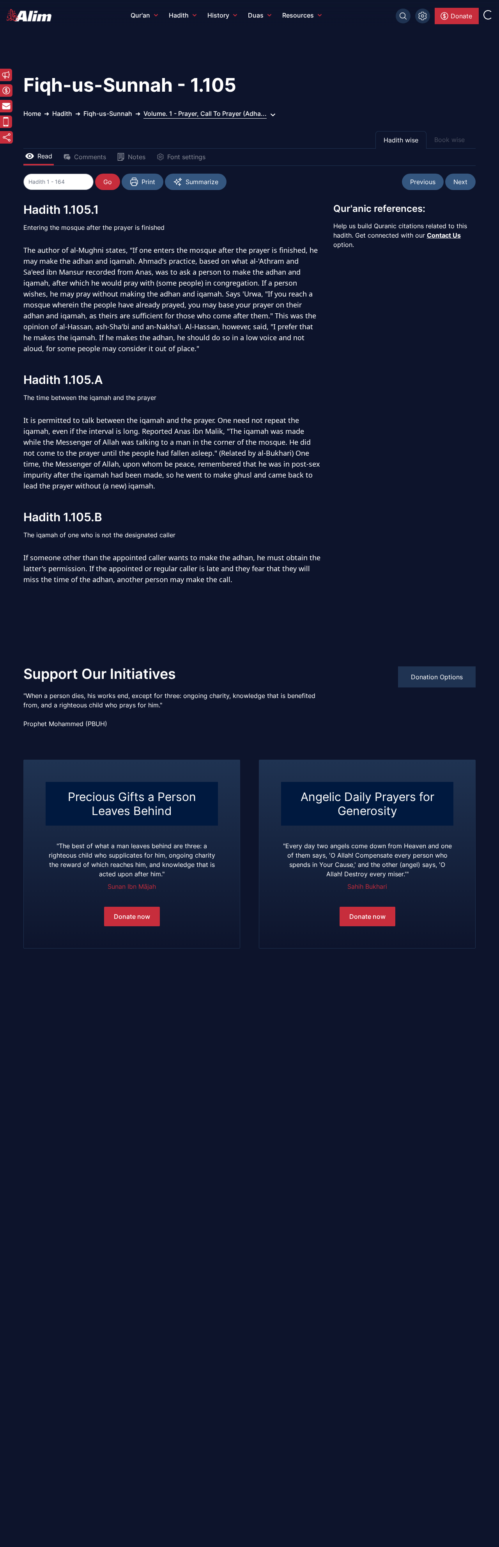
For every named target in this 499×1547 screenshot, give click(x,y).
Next (460, 182)
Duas (256, 15)
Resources (298, 15)
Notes (136, 157)
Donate (461, 16)
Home (32, 113)
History (218, 15)
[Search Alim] (403, 16)
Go (107, 182)
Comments (90, 157)
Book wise (449, 140)
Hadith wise (401, 140)
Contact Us (444, 235)
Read (44, 156)
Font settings (186, 157)
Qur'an (140, 15)
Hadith (179, 15)
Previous (422, 182)
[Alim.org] (31, 15)
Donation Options (437, 677)
